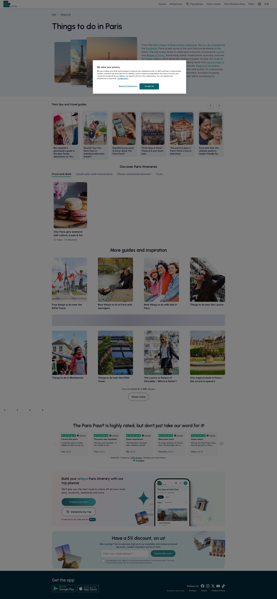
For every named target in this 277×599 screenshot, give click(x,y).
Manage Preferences (128, 86)
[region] (139, 77)
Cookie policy (123, 78)
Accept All (149, 86)
